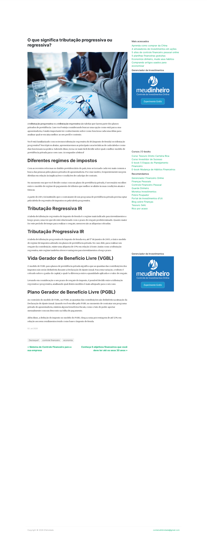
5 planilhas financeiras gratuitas (148, 55)
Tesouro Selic (139, 205)
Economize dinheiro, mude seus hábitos (153, 59)
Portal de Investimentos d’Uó (147, 198)
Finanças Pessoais (141, 181)
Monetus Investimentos (144, 191)
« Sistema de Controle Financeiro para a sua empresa (49, 348)
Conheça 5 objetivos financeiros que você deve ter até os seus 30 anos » (104, 348)
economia (68, 340)
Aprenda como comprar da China (149, 45)
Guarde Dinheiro (140, 188)
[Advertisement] (81, 22)
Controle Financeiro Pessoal (147, 184)
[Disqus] (103, 401)
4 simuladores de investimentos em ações (154, 49)
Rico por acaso (140, 208)
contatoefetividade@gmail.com (166, 530)
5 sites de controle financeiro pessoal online (155, 52)
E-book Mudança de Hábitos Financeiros (153, 169)
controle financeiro (51, 340)
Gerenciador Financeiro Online (148, 178)
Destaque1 (34, 340)
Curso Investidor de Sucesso (147, 159)
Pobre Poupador (140, 195)
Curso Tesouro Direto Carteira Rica (150, 155)
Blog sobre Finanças (142, 201)
